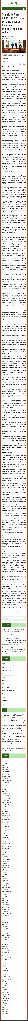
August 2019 (5, 915)
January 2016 (5, 994)
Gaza (12, 36)
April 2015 (5, 1009)
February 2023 (6, 837)
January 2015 (5, 1015)
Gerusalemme (12, 731)
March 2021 (5, 880)
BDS (3, 720)
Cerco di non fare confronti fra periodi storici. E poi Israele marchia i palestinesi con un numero (13, 634)
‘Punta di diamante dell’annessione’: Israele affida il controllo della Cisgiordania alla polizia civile (13, 651)
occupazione (5, 744)
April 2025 (5, 789)
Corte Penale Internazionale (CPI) (14, 723)
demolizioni (11, 725)
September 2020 (6, 891)
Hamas (16, 36)
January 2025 (5, 795)
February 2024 (6, 815)
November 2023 (6, 821)
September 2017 (6, 957)
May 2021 (4, 876)
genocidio (4, 731)
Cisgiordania (10, 720)
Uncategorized (5, 701)
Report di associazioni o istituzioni (9, 694)
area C (18, 717)
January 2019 (5, 928)
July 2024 (4, 806)
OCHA (11, 744)
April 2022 (5, 856)
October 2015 (5, 1000)
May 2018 (4, 943)
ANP (9, 36)
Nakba (12, 742)
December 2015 (6, 996)
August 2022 (5, 848)
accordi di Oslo (9, 715)
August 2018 (5, 937)
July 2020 (4, 895)
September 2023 (6, 824)
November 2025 (6, 776)
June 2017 (4, 963)
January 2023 (5, 839)
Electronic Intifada (7, 728)
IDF (12, 734)
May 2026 (4, 765)
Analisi (3, 664)
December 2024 (6, 797)
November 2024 (6, 799)
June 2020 (4, 896)
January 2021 (5, 884)
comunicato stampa (6, 670)
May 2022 (4, 854)
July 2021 (4, 872)
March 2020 (5, 902)
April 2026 (5, 767)
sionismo (17, 746)
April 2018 (5, 944)
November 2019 (6, 909)
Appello (3, 667)
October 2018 (5, 933)
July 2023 (4, 828)
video (3, 704)
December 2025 (6, 775)
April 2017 (5, 967)
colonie (22, 720)
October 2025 (5, 778)
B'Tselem (22, 717)
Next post (19, 612)
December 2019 (6, 908)
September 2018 (6, 935)
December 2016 (6, 974)
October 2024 (5, 800)
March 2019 (5, 924)
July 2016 (4, 983)
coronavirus (5, 723)
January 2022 (5, 861)
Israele (15, 734)
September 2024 (6, 802)
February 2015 (6, 1013)
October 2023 (5, 823)
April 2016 (5, 989)
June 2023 (4, 830)
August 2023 (5, 826)
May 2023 (4, 832)
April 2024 (5, 812)
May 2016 (4, 987)
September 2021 (6, 869)
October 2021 (5, 867)
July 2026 (4, 762)
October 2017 (5, 956)
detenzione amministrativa (21, 725)
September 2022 (6, 847)
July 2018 (4, 939)
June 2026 (4, 763)
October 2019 (5, 911)
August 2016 (5, 981)
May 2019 (4, 921)
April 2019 (5, 922)
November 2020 (6, 887)
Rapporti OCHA (5, 687)
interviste (4, 680)
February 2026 (6, 771)
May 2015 (4, 1007)
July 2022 (4, 850)
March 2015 (5, 1011)
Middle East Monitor (12, 739)
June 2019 (4, 919)
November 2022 (6, 843)
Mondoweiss (6, 742)
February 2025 (6, 793)
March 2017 (5, 969)
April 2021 (5, 878)
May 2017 (4, 965)
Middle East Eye (6, 38)
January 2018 (5, 950)
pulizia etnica (6, 746)
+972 (3, 715)
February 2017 (6, 970)
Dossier (3, 674)
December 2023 (6, 819)
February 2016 (6, 993)
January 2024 (5, 817)
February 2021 (6, 882)
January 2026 (5, 773)
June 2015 (4, 1005)
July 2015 (4, 1004)
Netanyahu (17, 742)
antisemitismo (5, 717)
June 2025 (4, 786)
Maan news (14, 736)
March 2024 (5, 813)
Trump (8, 748)
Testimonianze (5, 697)
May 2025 (4, 788)
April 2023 (5, 834)
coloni (18, 720)
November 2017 (6, 954)
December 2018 (6, 930)
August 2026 (5, 760)
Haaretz (20, 731)
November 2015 (6, 998)
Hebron (9, 733)
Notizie (3, 684)
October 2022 (5, 845)
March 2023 (5, 836)
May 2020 (4, 898)
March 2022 (5, 858)
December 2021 (6, 863)
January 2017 (5, 972)
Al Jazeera (16, 715)
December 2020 (6, 885)
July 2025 (4, 784)
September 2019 (6, 913)
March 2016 (5, 991)
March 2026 (5, 769)
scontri (12, 746)
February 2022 (6, 860)
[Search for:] (14, 618)
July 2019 (4, 917)
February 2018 (6, 948)
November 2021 (6, 865)
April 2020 (5, 900)
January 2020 (5, 906)
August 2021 (5, 871)
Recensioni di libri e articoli (8, 690)
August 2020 (5, 893)
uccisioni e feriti (15, 748)
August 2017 (5, 959)
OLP (14, 744)
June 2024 (4, 808)
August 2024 (5, 804)
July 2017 (4, 961)
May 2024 (4, 810)
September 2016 (6, 980)
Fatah (15, 728)
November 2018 (6, 932)
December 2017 (6, 952)
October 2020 (5, 889)
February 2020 (6, 904)
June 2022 (4, 852)
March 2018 (5, 946)
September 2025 (6, 780)
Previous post (10, 612)
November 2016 (6, 976)
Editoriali (4, 677)
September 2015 (6, 1002)
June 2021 (4, 874)
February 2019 (6, 926)
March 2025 (5, 791)
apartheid (13, 717)
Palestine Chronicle (20, 744)
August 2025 (5, 782)
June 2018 (4, 941)
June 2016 (4, 985)
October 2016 (5, 978)
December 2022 (6, 841)
